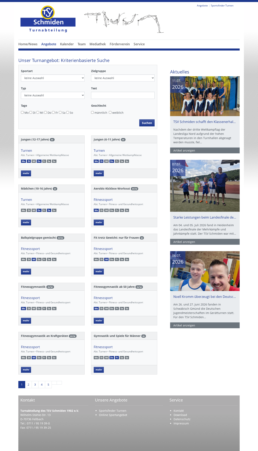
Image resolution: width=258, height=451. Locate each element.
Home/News (27, 44)
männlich (100, 113)
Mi (41, 113)
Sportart (27, 71)
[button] (48, 49)
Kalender (67, 44)
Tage (24, 105)
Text (94, 88)
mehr (26, 173)
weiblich (117, 113)
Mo (26, 113)
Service (139, 44)
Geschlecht (98, 105)
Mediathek (97, 44)
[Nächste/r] (54, 383)
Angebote (48, 44)
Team (82, 44)
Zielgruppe (98, 71)
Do (49, 113)
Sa (63, 113)
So (71, 113)
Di (34, 113)
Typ (23, 88)
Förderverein (120, 44)
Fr (56, 113)
